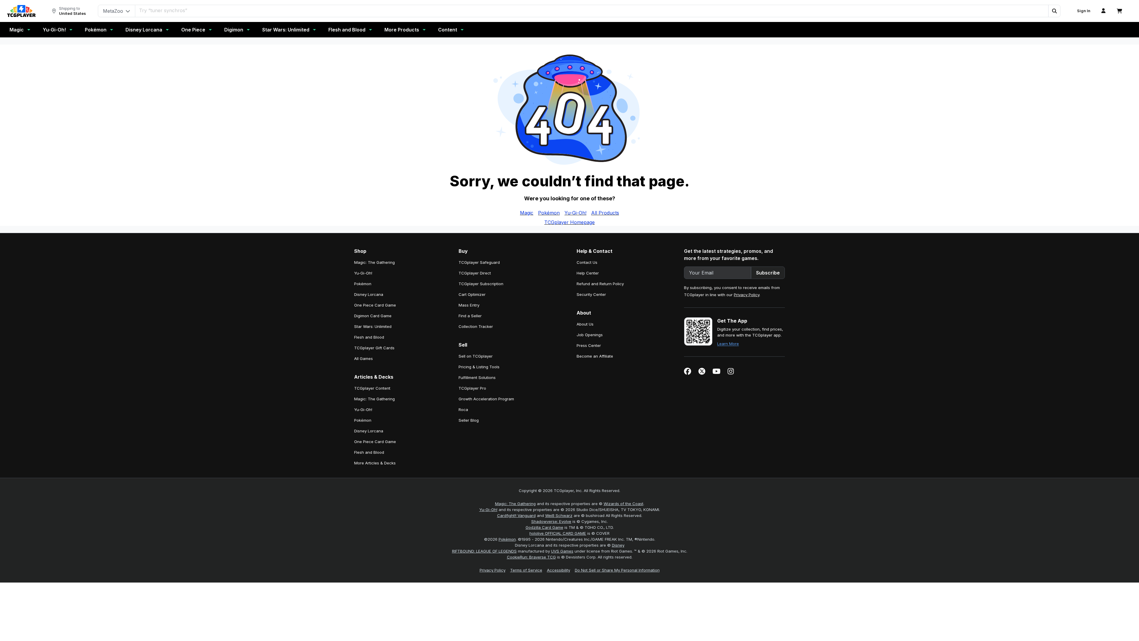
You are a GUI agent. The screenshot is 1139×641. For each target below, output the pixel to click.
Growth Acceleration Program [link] (486, 398)
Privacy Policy (746, 294)
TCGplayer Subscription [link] (481, 283)
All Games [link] (363, 358)
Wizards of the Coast (623, 503)
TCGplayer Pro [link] (472, 388)
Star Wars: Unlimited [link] (373, 326)
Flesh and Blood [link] (369, 337)
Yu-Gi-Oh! (54, 30)
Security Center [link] (591, 294)
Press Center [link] (589, 345)
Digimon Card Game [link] (373, 315)
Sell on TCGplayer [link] (476, 356)
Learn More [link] (728, 343)
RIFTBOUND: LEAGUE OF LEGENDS (484, 551)
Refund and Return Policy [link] (600, 283)
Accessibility (558, 570)
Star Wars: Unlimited (285, 30)
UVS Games (562, 551)
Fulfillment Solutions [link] (477, 377)
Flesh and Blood (346, 30)
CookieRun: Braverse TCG (531, 557)
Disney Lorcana (143, 30)
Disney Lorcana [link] (368, 294)
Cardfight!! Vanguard (516, 515)
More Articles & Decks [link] (375, 463)
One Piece (193, 30)
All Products (605, 213)
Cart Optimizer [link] (472, 294)
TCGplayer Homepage (569, 222)
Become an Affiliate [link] (595, 356)
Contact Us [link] (587, 262)
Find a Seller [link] (470, 315)
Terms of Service (526, 570)
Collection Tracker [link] (476, 326)
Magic (16, 30)
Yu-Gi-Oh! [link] (363, 273)
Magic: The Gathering (515, 503)
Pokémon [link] (362, 283)
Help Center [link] (588, 273)
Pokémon (95, 30)
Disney (618, 545)
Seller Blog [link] (469, 420)
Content (447, 30)
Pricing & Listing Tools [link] (479, 366)
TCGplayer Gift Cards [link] (374, 347)
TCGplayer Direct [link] (475, 273)
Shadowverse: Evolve (551, 521)
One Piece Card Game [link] (375, 305)
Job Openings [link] (590, 334)
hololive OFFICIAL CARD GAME (557, 533)
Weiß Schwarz (558, 515)
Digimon (233, 30)
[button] (1054, 11)
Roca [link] (463, 409)
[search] (592, 10)
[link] (21, 11)
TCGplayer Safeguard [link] (479, 262)
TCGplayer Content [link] (372, 388)
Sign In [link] (1083, 11)
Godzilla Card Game (544, 527)
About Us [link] (585, 324)
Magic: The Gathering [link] (374, 262)
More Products (401, 30)
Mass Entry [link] (469, 305)
